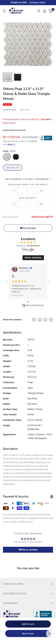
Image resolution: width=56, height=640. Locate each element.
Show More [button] (17, 295)
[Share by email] (51, 320)
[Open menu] (4, 11)
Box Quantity (28, 198)
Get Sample (29, 228)
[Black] (16, 157)
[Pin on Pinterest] (39, 320)
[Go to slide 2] (25, 301)
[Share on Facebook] (34, 320)
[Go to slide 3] (28, 301)
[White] (7, 157)
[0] (50, 11)
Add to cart (28, 624)
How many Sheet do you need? (28, 184)
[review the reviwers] (13, 277)
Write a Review (33, 257)
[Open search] (38, 10)
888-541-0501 (20, 2)
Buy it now (28, 633)
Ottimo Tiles (9, 110)
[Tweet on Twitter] (45, 320)
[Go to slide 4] (30, 301)
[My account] (44, 10)
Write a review (28, 549)
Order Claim (38, 2)
